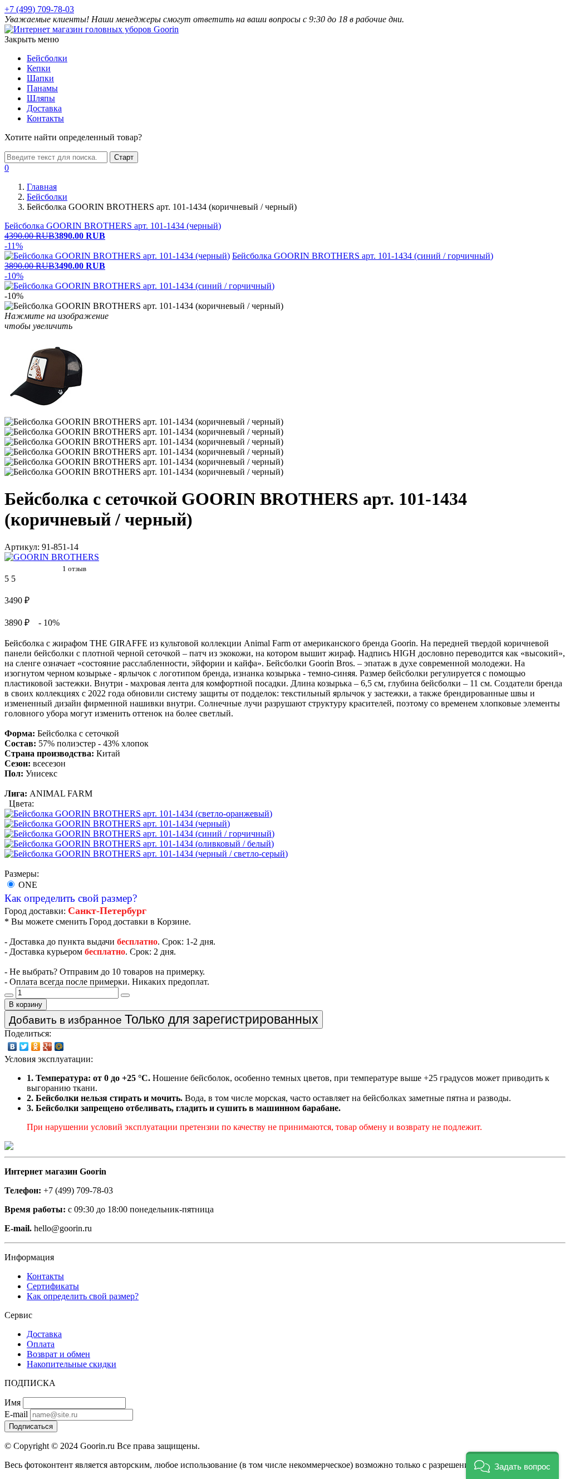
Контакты (45, 118)
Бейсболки (47, 58)
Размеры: (21, 873)
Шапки (40, 78)
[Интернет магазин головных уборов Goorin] (8, 1147)
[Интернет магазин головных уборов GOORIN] (91, 29)
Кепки (39, 68)
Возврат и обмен (58, 1354)
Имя (12, 1402)
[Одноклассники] (36, 1046)
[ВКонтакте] (12, 1046)
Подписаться (31, 1426)
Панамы (42, 88)
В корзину (25, 1004)
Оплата (41, 1344)
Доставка (44, 108)
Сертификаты (53, 1286)
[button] (512, 1465)
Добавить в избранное (163, 1019)
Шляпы (41, 98)
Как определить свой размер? (70, 898)
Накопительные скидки (71, 1364)
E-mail (16, 1414)
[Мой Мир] (59, 1046)
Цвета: (21, 803)
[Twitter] (24, 1046)
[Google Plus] (47, 1046)
